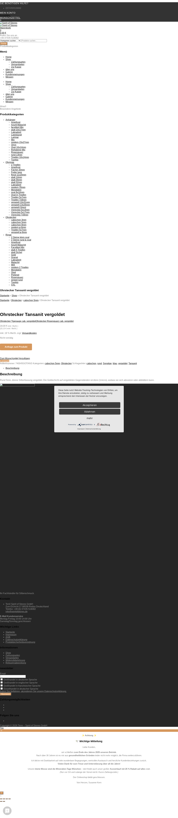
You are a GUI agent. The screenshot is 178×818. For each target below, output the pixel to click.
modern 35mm (18, 187)
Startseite (4, 295)
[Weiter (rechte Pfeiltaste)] (4, 801)
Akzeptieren (90, 405)
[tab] (92, 368)
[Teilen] (4, 798)
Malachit (15, 262)
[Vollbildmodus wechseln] (7, 798)
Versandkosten (29, 333)
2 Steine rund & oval (21, 240)
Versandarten (17, 64)
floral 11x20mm (18, 175)
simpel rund (17, 280)
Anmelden (5, 15)
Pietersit (15, 275)
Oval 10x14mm (18, 147)
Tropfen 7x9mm (18, 200)
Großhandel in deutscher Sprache (20, 679)
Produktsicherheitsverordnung (20, 642)
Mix (13, 140)
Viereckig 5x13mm (20, 210)
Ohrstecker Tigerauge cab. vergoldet (18, 321)
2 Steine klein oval (20, 237)
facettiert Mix (17, 127)
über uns (10, 69)
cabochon (91, 363)
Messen (9, 77)
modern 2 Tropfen (20, 267)
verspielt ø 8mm (19, 232)
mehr (90, 418)
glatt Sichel (16, 252)
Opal (13, 272)
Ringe (9, 235)
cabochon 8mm (18, 225)
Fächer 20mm (18, 170)
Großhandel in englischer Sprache (20, 683)
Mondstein (16, 190)
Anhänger (10, 120)
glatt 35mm (16, 180)
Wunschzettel (10, 18)
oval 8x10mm (17, 192)
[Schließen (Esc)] (1, 798)
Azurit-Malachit (18, 125)
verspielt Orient (18, 207)
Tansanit (132, 363)
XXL (13, 285)
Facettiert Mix (17, 247)
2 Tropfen (15, 165)
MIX (13, 265)
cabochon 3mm (18, 220)
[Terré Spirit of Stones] (8, 23)
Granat (14, 257)
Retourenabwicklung (16, 663)
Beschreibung (12, 368)
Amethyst (15, 122)
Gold (13, 255)
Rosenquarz (17, 152)
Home (9, 57)
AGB (8, 637)
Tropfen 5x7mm (18, 197)
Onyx (13, 145)
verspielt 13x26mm (20, 205)
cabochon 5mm (18, 222)
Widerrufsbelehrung (15, 660)
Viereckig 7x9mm (19, 215)
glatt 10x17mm (18, 130)
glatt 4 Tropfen (18, 250)
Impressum (11, 634)
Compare (4, 361)
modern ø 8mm (18, 227)
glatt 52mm (16, 182)
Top (2, 728)
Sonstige (107, 363)
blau (115, 363)
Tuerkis (14, 160)
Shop (8, 59)
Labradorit (16, 132)
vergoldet (122, 363)
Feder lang (16, 172)
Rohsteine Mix (18, 150)
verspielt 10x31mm (20, 202)
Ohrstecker (11, 217)
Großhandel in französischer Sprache (21, 686)
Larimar (15, 137)
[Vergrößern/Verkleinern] (9, 798)
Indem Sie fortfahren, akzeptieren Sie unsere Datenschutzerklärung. (33, 691)
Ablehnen (89, 411)
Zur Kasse (16, 67)
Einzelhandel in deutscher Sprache (20, 689)
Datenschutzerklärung (16, 639)
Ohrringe (10, 162)
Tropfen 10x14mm (20, 157)
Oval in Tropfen (18, 195)
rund (99, 363)
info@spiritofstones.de (17, 611)
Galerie (9, 72)
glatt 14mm (16, 177)
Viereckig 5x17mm (20, 212)
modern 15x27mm (20, 142)
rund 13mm (16, 155)
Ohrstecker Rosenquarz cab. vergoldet (55, 321)
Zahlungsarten (18, 62)
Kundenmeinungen (15, 74)
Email (3, 673)
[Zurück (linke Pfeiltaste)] (1, 801)
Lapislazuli (16, 135)
